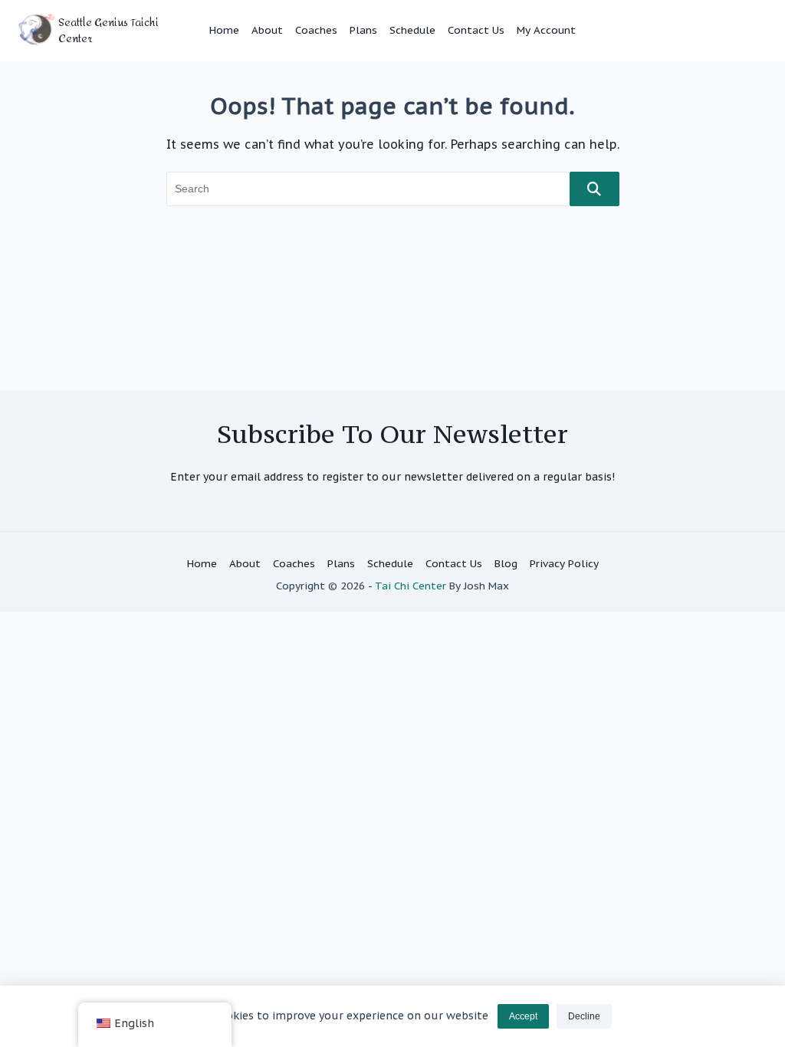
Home (224, 30)
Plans (363, 30)
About (267, 30)
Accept (523, 1016)
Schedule (412, 30)
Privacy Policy (564, 563)
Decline (584, 1016)
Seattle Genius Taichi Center (108, 30)
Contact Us (476, 30)
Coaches (316, 30)
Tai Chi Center (410, 585)
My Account (546, 30)
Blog (505, 563)
